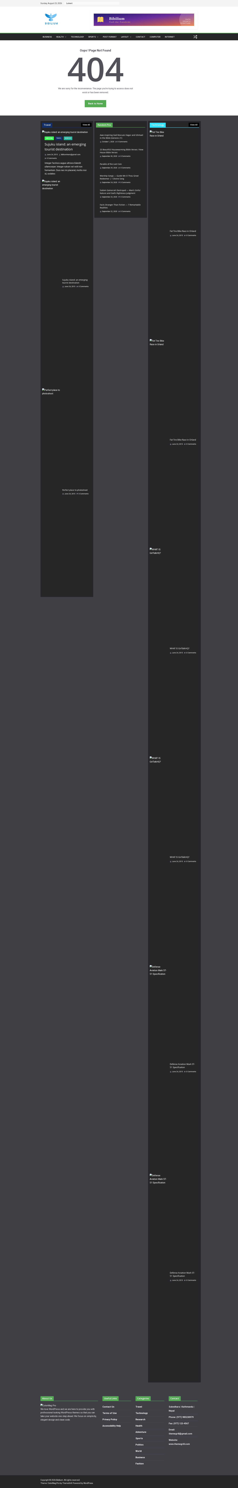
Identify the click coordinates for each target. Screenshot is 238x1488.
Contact (140, 36)
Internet (170, 36)
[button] (65, 37)
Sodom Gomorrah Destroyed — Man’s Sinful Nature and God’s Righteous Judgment (120, 191)
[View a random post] (195, 37)
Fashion (140, 1463)
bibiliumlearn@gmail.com (70, 155)
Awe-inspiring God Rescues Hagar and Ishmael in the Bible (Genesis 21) (121, 136)
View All (86, 124)
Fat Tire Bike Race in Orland (183, 231)
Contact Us (108, 1406)
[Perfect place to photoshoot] (51, 491)
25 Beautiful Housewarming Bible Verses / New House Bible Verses (121, 151)
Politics (140, 1444)
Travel (58, 138)
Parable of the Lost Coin (111, 164)
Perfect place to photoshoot (75, 490)
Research (140, 1419)
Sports (92, 36)
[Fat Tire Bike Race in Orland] (159, 233)
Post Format (110, 36)
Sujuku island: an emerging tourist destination (65, 146)
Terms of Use (109, 1413)
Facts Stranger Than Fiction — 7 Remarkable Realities (120, 206)
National (49, 138)
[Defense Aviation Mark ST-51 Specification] (159, 1068)
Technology (77, 36)
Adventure (141, 1432)
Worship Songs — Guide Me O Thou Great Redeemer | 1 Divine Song (119, 177)
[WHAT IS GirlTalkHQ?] (159, 651)
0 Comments (52, 158)
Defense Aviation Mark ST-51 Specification (182, 1066)
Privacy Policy (109, 1419)
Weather (68, 138)
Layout (125, 36)
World (139, 1451)
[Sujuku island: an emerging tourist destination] (67, 132)
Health (60, 36)
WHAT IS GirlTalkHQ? (179, 648)
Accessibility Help (111, 1426)
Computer (155, 36)
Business (47, 36)
